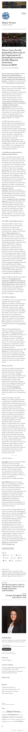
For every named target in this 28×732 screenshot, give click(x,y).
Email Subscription (6, 637)
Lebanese (21, 714)
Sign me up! (6, 649)
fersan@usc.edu (10, 544)
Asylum (6, 571)
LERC (7, 719)
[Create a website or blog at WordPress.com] (2, 726)
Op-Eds (7, 569)
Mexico (9, 574)
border (10, 571)
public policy (4, 576)
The (10, 190)
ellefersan (17, 68)
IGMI (21, 571)
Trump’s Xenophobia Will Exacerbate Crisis (15, 595)
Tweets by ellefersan (7, 660)
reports (10, 262)
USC (22, 576)
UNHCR (19, 576)
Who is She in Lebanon (7, 693)
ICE (18, 571)
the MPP (15, 271)
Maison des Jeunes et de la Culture (10, 691)
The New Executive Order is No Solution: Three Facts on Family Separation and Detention (13, 587)
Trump (15, 576)
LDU (18, 714)
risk (12, 576)
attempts (6, 139)
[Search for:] (8, 703)
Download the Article (8, 548)
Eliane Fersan (9, 23)
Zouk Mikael (19, 721)
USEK (14, 721)
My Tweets (5, 657)
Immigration (4, 574)
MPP (24, 574)
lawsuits (17, 262)
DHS (16, 571)
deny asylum (14, 139)
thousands (9, 349)
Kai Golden (5, 462)
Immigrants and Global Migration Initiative (16, 572)
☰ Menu (24, 13)
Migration (13, 719)
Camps (13, 571)
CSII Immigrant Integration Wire (15, 83)
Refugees (9, 576)
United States (8, 721)
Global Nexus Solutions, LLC (9, 687)
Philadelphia (17, 719)
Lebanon (5, 717)
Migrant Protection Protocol (17, 574)
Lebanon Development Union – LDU (11, 689)
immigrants (4, 572)
